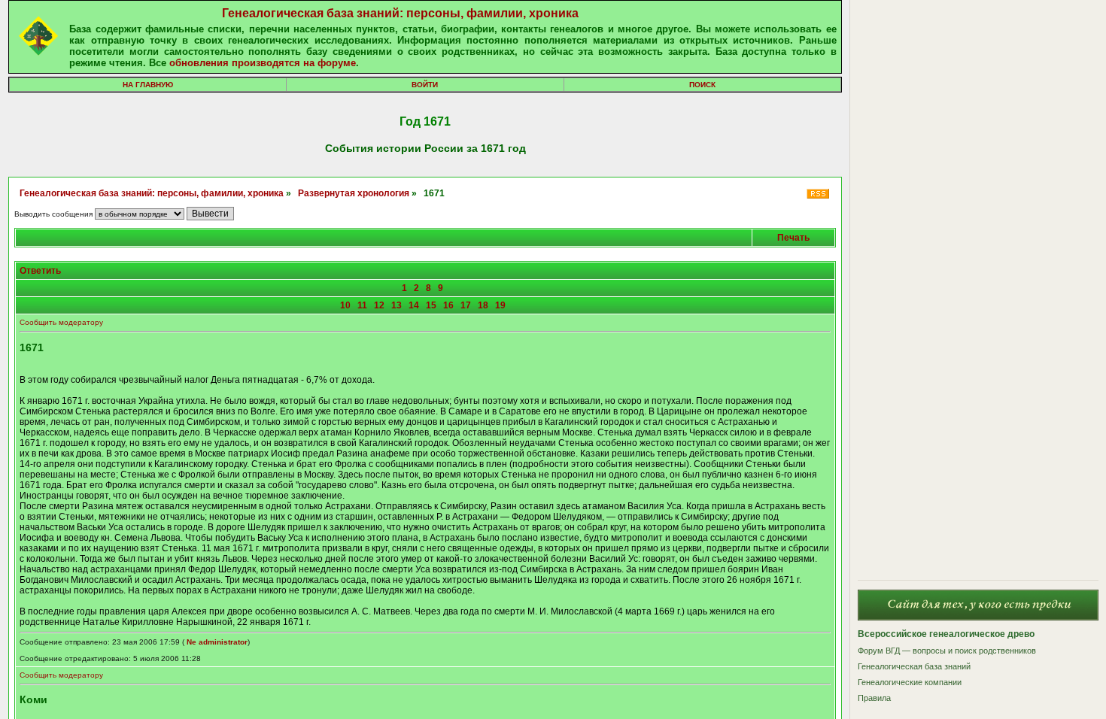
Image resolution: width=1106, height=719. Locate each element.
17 (465, 305)
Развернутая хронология (353, 193)
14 (414, 305)
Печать (793, 237)
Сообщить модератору (61, 322)
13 (396, 305)
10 (345, 305)
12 (379, 305)
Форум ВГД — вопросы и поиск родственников (947, 650)
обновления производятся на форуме (262, 62)
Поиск (702, 84)
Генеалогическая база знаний (914, 666)
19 (500, 305)
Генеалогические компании (910, 682)
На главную (148, 84)
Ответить (40, 270)
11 (362, 305)
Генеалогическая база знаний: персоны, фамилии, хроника (400, 13)
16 (448, 305)
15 (431, 305)
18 (483, 305)
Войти (425, 84)
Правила (874, 697)
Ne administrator (217, 642)
